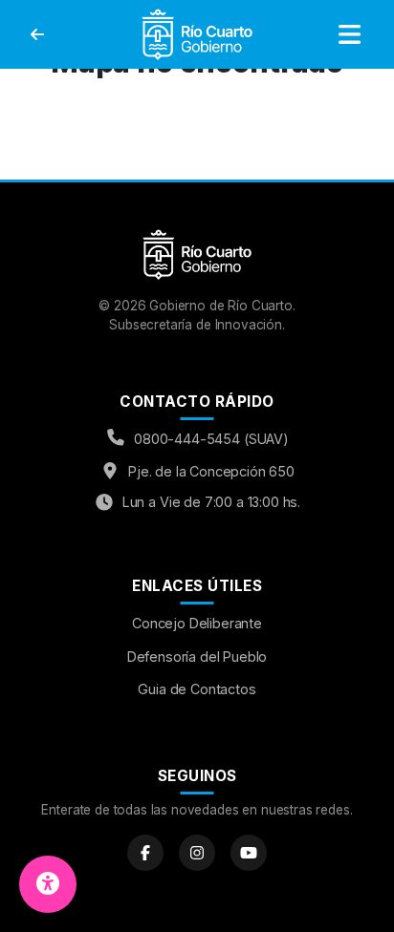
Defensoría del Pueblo (197, 656)
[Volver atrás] (37, 34)
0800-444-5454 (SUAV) (211, 439)
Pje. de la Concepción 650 (211, 471)
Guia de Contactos (196, 689)
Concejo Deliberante (197, 623)
